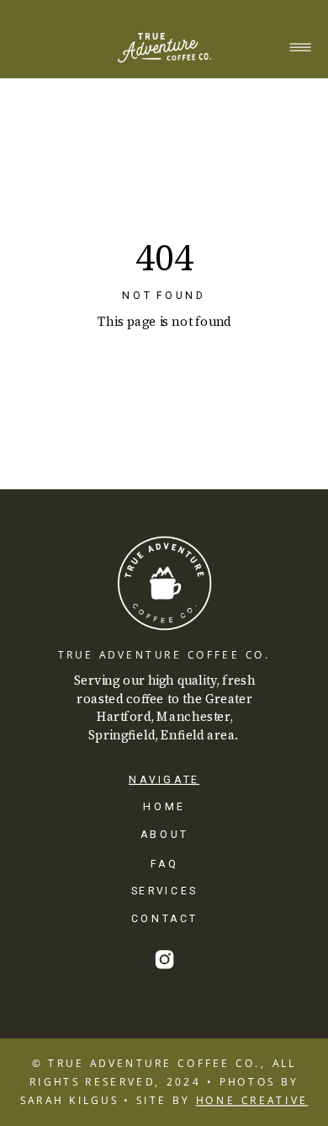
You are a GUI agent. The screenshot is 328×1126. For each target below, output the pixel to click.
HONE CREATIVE (252, 1100)
